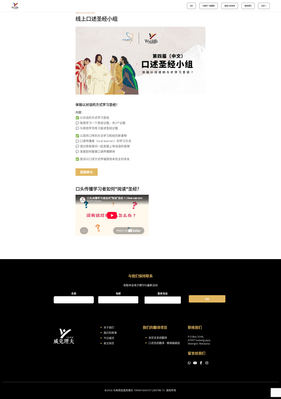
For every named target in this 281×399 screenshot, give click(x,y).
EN (191, 6)
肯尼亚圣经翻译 (158, 337)
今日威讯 (109, 338)
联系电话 (163, 293)
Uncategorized (85, 13)
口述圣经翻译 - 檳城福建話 (164, 343)
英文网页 (109, 343)
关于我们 (109, 327)
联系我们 (248, 6)
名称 (73, 293)
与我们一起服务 (208, 6)
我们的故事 (110, 332)
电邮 (118, 293)
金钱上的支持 (229, 6)
